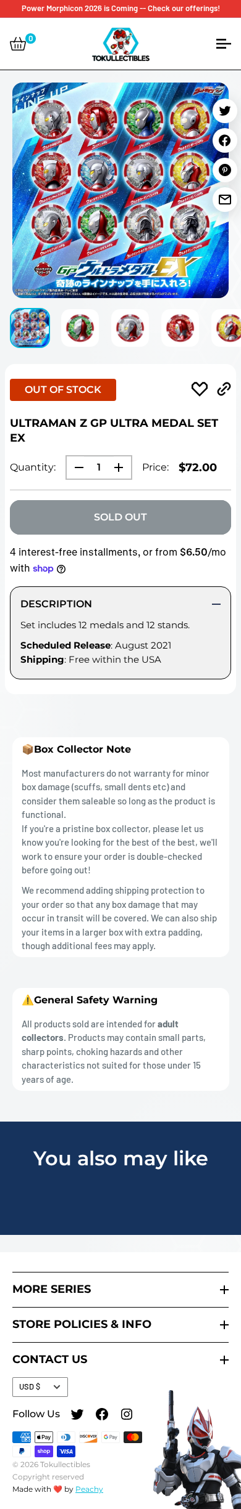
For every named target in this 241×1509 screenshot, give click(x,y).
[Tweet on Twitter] (225, 111)
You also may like (120, 1158)
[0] (18, 44)
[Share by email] (225, 199)
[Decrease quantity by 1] (75, 467)
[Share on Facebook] (225, 140)
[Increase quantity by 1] (122, 467)
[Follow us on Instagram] (126, 1416)
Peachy (89, 1489)
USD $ (29, 1386)
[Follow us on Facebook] (102, 1416)
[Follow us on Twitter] (77, 1416)
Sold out (120, 517)
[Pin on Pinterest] (225, 170)
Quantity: (33, 467)
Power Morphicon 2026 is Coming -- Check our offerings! (121, 8)
